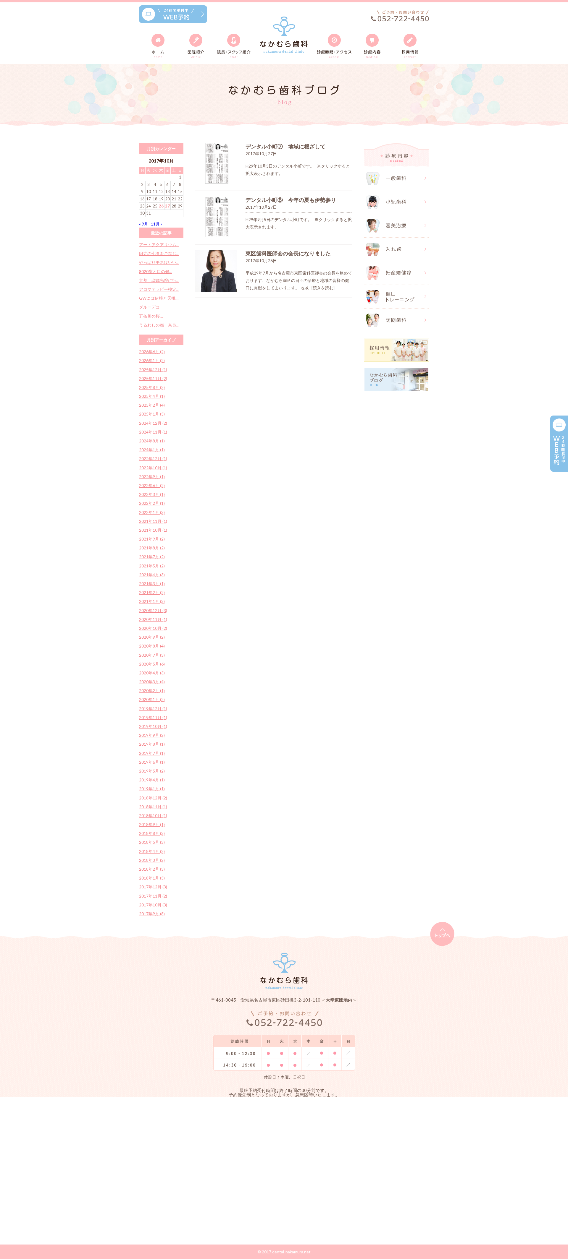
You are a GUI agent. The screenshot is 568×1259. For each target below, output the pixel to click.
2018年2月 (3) (152, 869)
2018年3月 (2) (152, 860)
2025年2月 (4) (152, 405)
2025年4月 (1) (152, 396)
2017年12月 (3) (153, 886)
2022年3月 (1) (152, 494)
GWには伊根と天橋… (158, 298)
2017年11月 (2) (153, 895)
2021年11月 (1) (153, 521)
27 (167, 206)
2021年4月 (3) (152, 574)
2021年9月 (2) (152, 538)
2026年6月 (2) (152, 351)
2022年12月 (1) (153, 458)
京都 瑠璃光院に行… (159, 280)
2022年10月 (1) (153, 467)
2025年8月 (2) (152, 387)
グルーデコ (149, 306)
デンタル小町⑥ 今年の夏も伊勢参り (291, 200)
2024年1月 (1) (152, 449)
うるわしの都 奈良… (159, 324)
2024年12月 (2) (153, 423)
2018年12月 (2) (153, 797)
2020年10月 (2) (153, 628)
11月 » (156, 223)
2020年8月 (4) (152, 645)
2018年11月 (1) (153, 806)
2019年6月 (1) (152, 762)
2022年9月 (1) (152, 476)
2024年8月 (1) (152, 440)
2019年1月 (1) (152, 788)
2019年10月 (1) (153, 726)
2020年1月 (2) (152, 699)
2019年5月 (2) (152, 770)
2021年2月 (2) (152, 592)
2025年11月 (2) (153, 378)
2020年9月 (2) (152, 637)
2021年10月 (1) (153, 530)
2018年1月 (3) (152, 877)
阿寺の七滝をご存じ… (159, 253)
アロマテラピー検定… (159, 289)
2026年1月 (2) (152, 360)
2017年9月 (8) (152, 913)
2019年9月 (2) (152, 735)
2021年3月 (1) (152, 583)
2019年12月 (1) (153, 708)
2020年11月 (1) (153, 619)
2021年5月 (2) (152, 565)
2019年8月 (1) (152, 744)
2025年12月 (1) (153, 369)
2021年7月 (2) (152, 556)
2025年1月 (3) (152, 413)
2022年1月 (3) (152, 512)
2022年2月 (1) (152, 503)
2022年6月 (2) (152, 485)
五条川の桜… (151, 316)
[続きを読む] (323, 287)
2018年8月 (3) (152, 833)
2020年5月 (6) (152, 663)
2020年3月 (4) (152, 681)
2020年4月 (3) (152, 672)
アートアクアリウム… (159, 244)
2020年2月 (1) (152, 690)
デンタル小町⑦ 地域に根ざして (285, 146)
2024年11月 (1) (153, 431)
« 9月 (143, 223)
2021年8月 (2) (152, 547)
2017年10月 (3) (153, 904)
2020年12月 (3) (153, 610)
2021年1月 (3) (152, 601)
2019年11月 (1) (153, 717)
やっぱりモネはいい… (159, 262)
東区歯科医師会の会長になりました (288, 253)
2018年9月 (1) (152, 824)
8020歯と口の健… (155, 271)
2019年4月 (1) (152, 779)
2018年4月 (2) (152, 851)
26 (161, 206)
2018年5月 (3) (152, 842)
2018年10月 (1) (153, 815)
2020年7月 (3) (152, 655)
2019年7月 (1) (152, 753)
